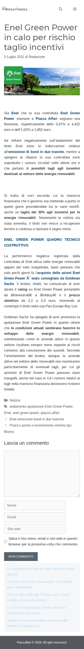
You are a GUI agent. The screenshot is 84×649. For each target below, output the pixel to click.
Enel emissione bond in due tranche (37, 419)
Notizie (15, 400)
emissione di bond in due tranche (36, 152)
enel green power (26, 413)
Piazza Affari (46, 119)
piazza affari (50, 413)
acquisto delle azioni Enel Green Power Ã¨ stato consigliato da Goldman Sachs (42, 278)
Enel (15, 113)
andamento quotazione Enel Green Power (41, 406)
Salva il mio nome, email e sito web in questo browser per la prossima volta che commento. (43, 541)
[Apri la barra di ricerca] (60, 9)
